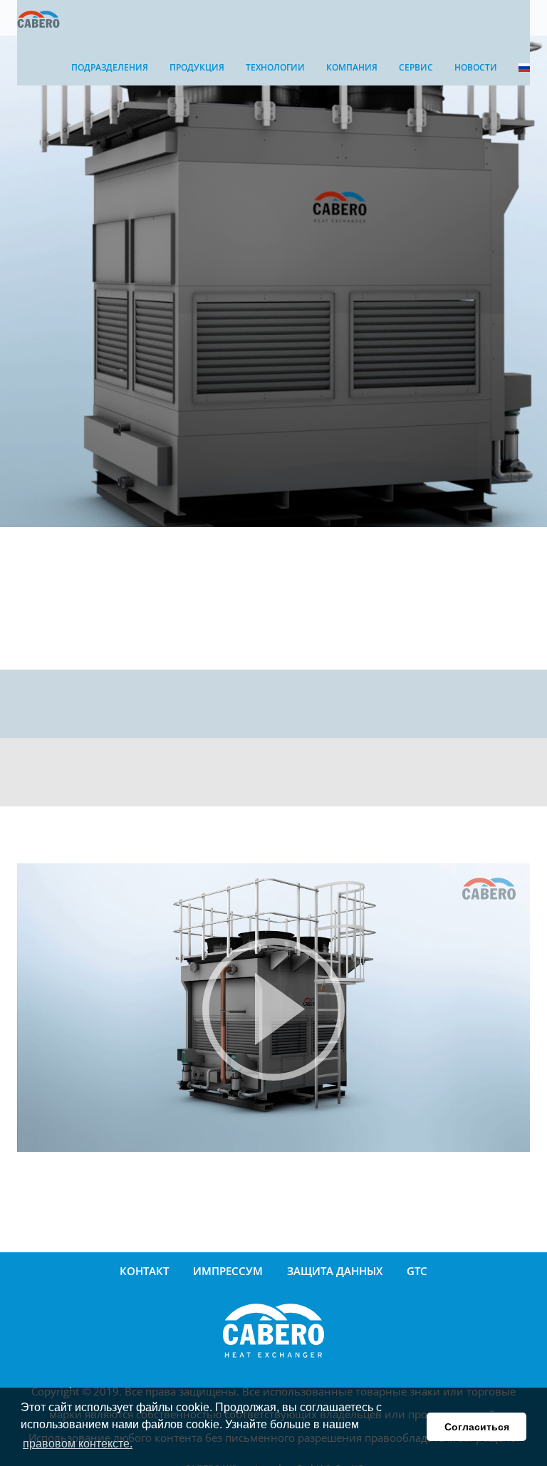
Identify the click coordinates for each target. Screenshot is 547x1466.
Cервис (416, 67)
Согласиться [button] (476, 1427)
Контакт (144, 1271)
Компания (351, 67)
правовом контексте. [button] (77, 1444)
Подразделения (109, 67)
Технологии (275, 67)
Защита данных (334, 1271)
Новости (475, 67)
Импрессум (228, 1271)
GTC (417, 1271)
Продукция (197, 67)
